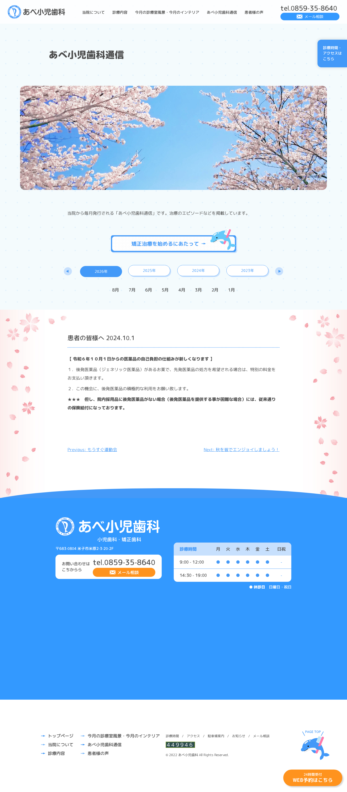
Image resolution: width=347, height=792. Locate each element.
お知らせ (238, 736)
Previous (68, 271)
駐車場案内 (216, 736)
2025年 (149, 270)
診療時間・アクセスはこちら (332, 53)
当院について (93, 12)
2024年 (198, 270)
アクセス (193, 736)
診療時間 (172, 736)
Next (279, 271)
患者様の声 (254, 12)
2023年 (247, 270)
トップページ (60, 736)
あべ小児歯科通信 (222, 12)
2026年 (101, 271)
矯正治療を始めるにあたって (165, 243)
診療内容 (119, 12)
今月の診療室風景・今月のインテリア (167, 12)
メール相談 (314, 16)
